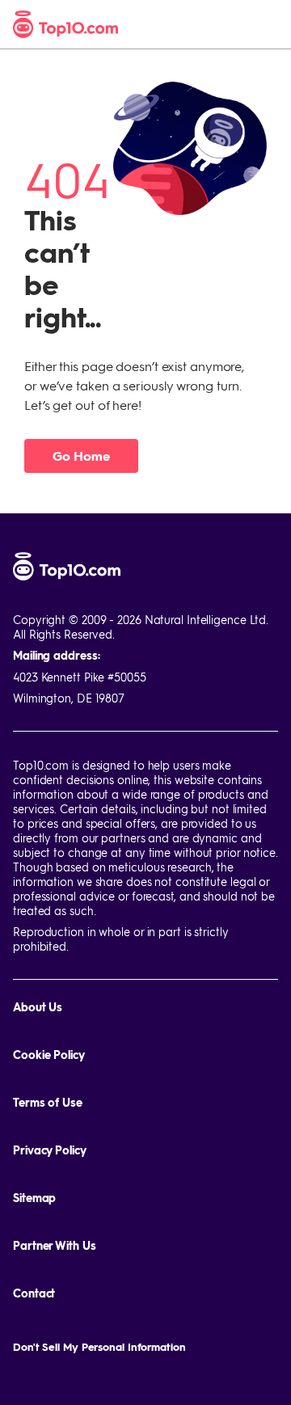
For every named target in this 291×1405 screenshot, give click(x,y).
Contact (34, 1293)
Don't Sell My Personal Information (99, 1346)
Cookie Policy (49, 1054)
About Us (37, 1007)
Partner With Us (54, 1245)
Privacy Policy (49, 1150)
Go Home (81, 455)
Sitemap (34, 1197)
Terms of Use (47, 1102)
